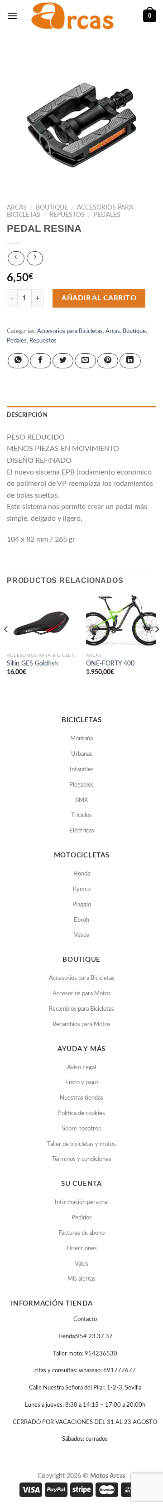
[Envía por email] (85, 360)
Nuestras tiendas (81, 1098)
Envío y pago (81, 1083)
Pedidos (82, 1218)
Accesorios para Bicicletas (70, 331)
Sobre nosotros (81, 1129)
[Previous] (6, 647)
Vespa (81, 935)
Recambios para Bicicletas (81, 1009)
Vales (81, 1264)
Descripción (27, 415)
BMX (81, 800)
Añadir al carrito (99, 298)
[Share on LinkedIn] (130, 360)
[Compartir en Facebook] (40, 360)
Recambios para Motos (81, 1025)
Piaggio (81, 905)
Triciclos (81, 815)
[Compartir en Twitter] (63, 360)
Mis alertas (81, 1279)
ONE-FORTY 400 (110, 664)
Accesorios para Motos (82, 994)
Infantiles (82, 770)
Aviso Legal (81, 1068)
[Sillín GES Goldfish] (42, 621)
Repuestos (67, 215)
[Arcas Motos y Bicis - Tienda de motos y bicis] (74, 15)
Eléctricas (81, 831)
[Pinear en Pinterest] (107, 360)
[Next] (156, 647)
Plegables (81, 785)
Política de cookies (81, 1113)
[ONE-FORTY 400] (121, 621)
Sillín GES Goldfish (32, 664)
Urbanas (81, 754)
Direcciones (82, 1249)
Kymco (82, 889)
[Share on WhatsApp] (18, 360)
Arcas (17, 208)
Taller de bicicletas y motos (81, 1144)
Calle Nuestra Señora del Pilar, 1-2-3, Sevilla (85, 1388)
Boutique (52, 208)
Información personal (82, 1202)
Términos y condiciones (81, 1159)
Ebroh (81, 920)
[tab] (81, 415)
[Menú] (12, 16)
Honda (81, 874)
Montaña (81, 739)
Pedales (107, 215)
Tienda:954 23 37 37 (85, 1337)
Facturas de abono (82, 1233)
